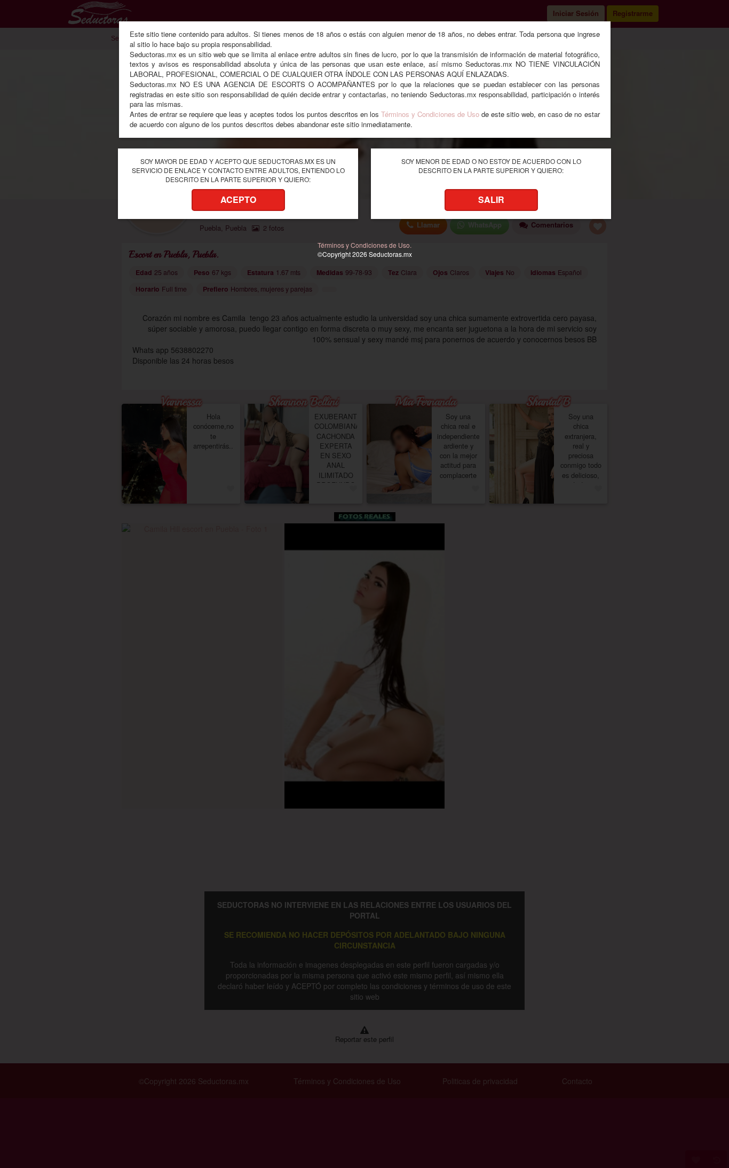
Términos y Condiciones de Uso (430, 114)
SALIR (491, 199)
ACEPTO (238, 199)
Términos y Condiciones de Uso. (364, 244)
